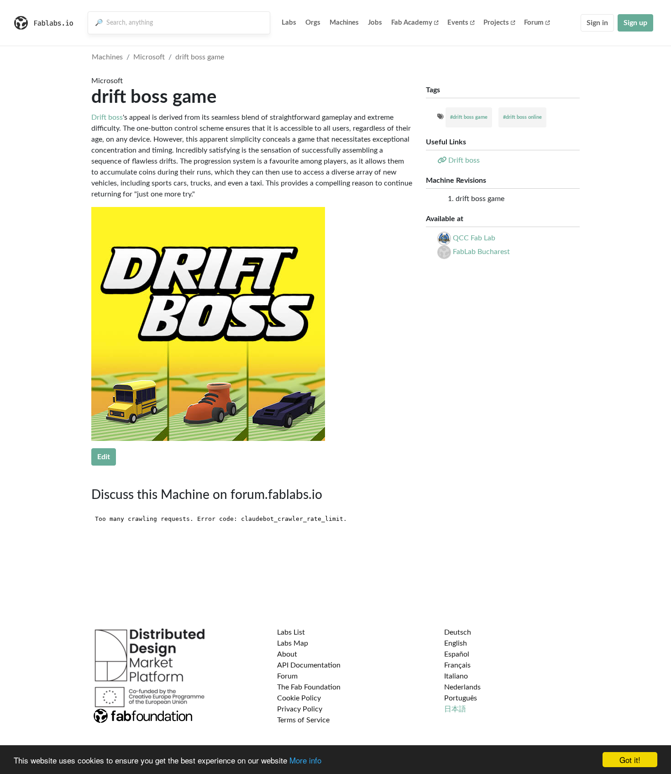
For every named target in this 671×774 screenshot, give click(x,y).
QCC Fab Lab (474, 238)
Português (460, 698)
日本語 (455, 709)
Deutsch (457, 632)
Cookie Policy (299, 698)
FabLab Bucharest (481, 251)
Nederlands (462, 687)
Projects (496, 22)
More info (305, 760)
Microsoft (149, 57)
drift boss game (199, 57)
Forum (534, 22)
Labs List (291, 632)
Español (456, 654)
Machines (344, 22)
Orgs (312, 22)
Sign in (597, 23)
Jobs (375, 22)
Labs (289, 22)
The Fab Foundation (309, 687)
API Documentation (309, 665)
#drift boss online (522, 117)
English (455, 643)
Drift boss (107, 117)
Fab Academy (411, 22)
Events (457, 22)
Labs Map (292, 643)
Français (457, 665)
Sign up (635, 23)
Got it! (629, 759)
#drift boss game (469, 117)
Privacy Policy (299, 709)
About (287, 654)
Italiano (456, 676)
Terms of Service (303, 720)
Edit (103, 457)
